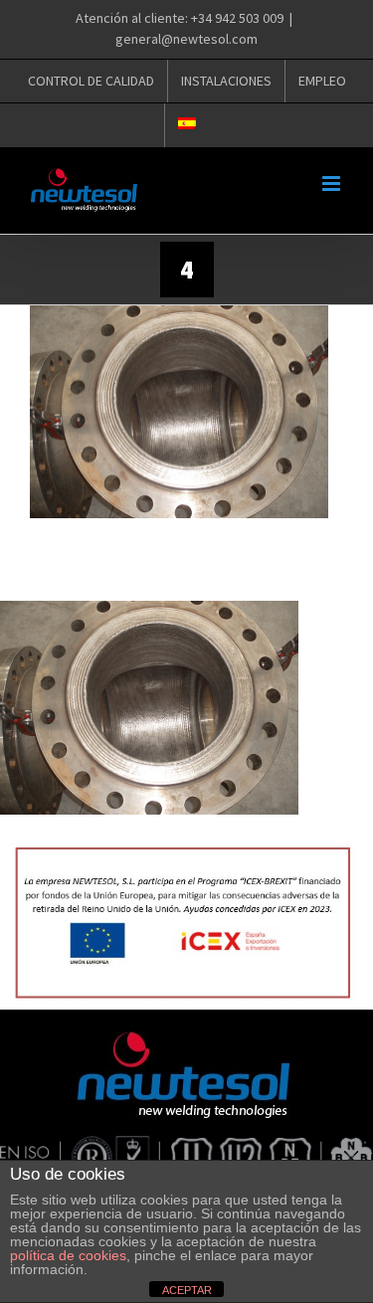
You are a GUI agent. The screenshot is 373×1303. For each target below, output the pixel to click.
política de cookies (68, 1255)
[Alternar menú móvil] (332, 183)
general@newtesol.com (186, 39)
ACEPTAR (187, 1290)
